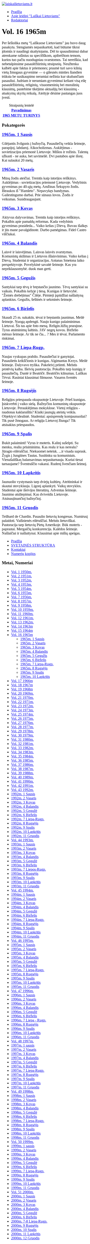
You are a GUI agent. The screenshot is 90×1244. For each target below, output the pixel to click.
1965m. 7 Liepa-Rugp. (23, 347)
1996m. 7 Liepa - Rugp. (28, 1020)
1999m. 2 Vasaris (23, 1150)
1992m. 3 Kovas (23, 802)
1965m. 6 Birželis (18, 308)
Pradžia (16, 12)
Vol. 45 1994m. (22, 890)
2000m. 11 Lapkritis (25, 1234)
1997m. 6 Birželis (24, 1066)
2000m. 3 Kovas (23, 1205)
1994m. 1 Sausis (23, 894)
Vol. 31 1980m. (22, 739)
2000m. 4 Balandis (25, 1209)
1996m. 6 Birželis (24, 1016)
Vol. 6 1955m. (21, 593)
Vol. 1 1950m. (21, 572)
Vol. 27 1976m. (22, 723)
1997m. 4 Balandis (25, 1058)
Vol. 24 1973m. (22, 710)
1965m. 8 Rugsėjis (19, 390)
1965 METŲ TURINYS (21, 115)
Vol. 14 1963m (22, 626)
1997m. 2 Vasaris (23, 1049)
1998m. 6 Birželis (24, 1117)
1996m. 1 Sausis (23, 995)
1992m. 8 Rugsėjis (24, 823)
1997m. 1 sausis (22, 1045)
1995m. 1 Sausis (23, 945)
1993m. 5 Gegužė (24, 861)
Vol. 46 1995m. (22, 941)
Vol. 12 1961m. (22, 618)
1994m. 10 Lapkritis (26, 932)
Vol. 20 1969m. (22, 693)
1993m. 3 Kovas (23, 853)
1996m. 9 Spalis (23, 1029)
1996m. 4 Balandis (25, 1008)
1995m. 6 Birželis (24, 966)
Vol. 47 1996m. (22, 991)
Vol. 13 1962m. (22, 622)
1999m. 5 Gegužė (24, 1163)
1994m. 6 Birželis (24, 915)
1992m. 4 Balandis (25, 806)
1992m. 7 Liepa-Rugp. (27, 819)
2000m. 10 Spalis (23, 1230)
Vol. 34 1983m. (22, 752)
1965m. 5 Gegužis (18, 277)
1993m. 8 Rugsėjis (24, 874)
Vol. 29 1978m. (22, 731)
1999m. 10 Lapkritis (26, 1184)
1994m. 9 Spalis (23, 928)
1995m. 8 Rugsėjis (24, 974)
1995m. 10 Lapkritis (26, 982)
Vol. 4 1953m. (21, 584)
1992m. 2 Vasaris (23, 798)
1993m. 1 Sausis (23, 844)
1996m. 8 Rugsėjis (24, 1024)
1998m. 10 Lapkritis (26, 1133)
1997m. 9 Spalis (23, 1079)
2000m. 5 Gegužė (24, 1213)
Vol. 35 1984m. (22, 756)
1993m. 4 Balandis (25, 857)
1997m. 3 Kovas (23, 1054)
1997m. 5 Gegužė (24, 1062)
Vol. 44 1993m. (22, 840)
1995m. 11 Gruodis (25, 987)
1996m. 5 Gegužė (24, 1012)
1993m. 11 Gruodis (25, 886)
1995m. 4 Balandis (25, 957)
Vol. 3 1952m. (21, 580)
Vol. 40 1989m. (22, 777)
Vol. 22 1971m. (22, 702)
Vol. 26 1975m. (22, 718)
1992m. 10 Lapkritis (26, 832)
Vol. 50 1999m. (22, 1142)
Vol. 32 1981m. (22, 744)
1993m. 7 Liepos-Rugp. (28, 869)
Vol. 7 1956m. (21, 597)
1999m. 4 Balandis (25, 1158)
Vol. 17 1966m (22, 681)
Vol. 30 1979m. (22, 735)
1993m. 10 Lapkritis (26, 882)
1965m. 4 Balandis (19, 243)
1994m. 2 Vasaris (23, 899)
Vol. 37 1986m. (22, 765)
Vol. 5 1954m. (21, 589)
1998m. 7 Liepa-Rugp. (27, 1121)
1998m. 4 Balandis (25, 1108)
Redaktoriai (19, 20)
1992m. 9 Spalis (23, 827)
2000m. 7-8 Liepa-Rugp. (29, 1221)
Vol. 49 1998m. (22, 1091)
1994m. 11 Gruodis (25, 936)
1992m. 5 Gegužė (24, 811)
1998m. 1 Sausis (23, 1096)
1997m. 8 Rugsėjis (24, 1075)
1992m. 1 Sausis (23, 794)
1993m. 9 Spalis (23, 878)
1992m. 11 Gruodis (25, 836)
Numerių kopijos (23, 554)
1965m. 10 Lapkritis (21, 472)
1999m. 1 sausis (22, 1146)
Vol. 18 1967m (22, 685)
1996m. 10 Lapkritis (26, 1033)
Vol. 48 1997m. (22, 1041)
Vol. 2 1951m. (21, 576)
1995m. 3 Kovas (23, 953)
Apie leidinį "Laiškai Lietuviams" (35, 16)
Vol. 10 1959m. (22, 610)
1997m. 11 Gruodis (25, 1087)
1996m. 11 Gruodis (25, 1037)
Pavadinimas (21, 110)
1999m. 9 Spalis (23, 1179)
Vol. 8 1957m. (21, 601)
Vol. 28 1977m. (22, 727)
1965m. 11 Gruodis (20, 507)
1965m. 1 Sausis (17, 134)
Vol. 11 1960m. (22, 614)
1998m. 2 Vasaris (23, 1100)
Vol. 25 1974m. (22, 714)
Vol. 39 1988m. (22, 773)
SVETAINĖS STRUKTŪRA (33, 545)
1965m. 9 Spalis (17, 433)
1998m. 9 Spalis (23, 1129)
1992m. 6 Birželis (24, 815)
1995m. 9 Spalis (23, 978)
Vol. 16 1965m (22, 635)
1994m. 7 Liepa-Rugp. (27, 920)
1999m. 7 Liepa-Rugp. (27, 1171)
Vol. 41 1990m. (22, 781)
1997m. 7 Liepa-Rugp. (27, 1070)
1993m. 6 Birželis (24, 865)
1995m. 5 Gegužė (24, 961)
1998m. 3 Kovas (23, 1104)
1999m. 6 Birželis (24, 1167)
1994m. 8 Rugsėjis (24, 924)
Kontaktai (18, 549)
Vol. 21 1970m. (22, 698)
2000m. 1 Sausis (23, 1196)
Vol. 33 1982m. (22, 748)
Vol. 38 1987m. (22, 769)
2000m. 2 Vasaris (23, 1200)
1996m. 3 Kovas (23, 1003)
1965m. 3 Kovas (17, 208)
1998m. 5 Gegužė (24, 1112)
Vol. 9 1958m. (21, 605)
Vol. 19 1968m (22, 689)
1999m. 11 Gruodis (25, 1188)
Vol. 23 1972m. (22, 706)
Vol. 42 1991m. (22, 786)
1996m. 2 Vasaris (23, 999)
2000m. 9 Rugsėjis (24, 1225)
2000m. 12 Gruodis (25, 1238)
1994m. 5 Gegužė (24, 911)
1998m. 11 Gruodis (25, 1137)
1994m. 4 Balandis (25, 907)
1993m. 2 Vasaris (23, 848)
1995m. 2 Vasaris (23, 949)
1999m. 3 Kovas (23, 1154)
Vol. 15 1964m (22, 630)
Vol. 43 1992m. (22, 790)
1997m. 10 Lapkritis (26, 1083)
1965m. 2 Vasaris (18, 169)
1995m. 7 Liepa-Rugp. (27, 970)
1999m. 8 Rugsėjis (24, 1175)
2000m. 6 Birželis (24, 1217)
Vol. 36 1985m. (22, 760)
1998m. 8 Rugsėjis (24, 1125)
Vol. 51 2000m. (22, 1192)
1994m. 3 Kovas (23, 903)
